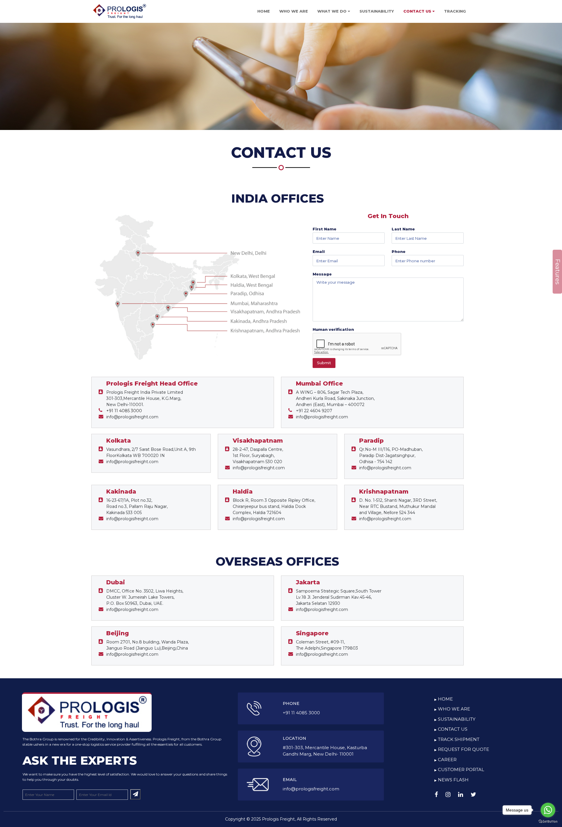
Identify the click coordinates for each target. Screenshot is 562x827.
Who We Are (454, 709)
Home (445, 699)
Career (447, 759)
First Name (324, 229)
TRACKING (455, 11)
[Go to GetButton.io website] (548, 821)
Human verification (333, 329)
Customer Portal (461, 769)
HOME (263, 11)
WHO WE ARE (293, 11)
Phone (398, 251)
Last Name (403, 229)
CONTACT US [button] (417, 11)
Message (322, 274)
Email (319, 251)
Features (557, 272)
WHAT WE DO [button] (332, 11)
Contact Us (452, 729)
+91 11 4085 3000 (124, 410)
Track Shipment (458, 739)
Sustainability (456, 719)
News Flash (453, 780)
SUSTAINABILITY (376, 11)
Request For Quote (463, 749)
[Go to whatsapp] (548, 810)
